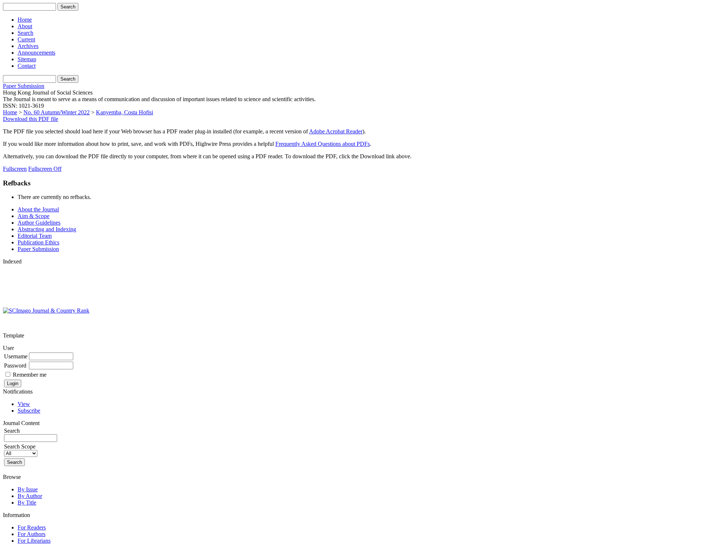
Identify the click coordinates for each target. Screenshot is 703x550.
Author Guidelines (39, 222)
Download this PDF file (30, 119)
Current (26, 39)
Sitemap (27, 59)
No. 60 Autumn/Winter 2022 (56, 112)
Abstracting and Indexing (47, 229)
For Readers (32, 527)
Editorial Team (35, 236)
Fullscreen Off (45, 169)
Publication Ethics (38, 242)
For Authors (31, 534)
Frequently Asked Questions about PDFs (322, 144)
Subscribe (29, 410)
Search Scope (20, 446)
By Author (30, 496)
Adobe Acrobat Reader (335, 131)
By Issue (28, 489)
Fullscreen (15, 169)
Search (25, 33)
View (24, 404)
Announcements (36, 52)
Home (25, 19)
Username (15, 356)
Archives (28, 46)
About (25, 26)
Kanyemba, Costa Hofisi (124, 112)
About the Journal (38, 209)
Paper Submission (23, 86)
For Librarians (34, 541)
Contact (27, 66)
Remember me (30, 375)
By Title (27, 502)
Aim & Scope (33, 216)
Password (15, 365)
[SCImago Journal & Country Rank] (46, 310)
